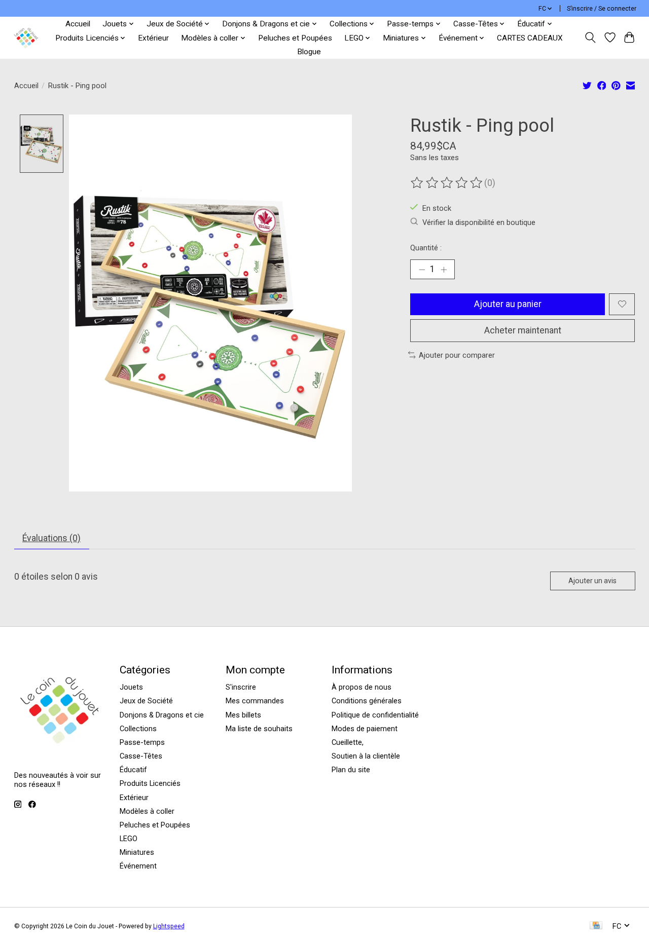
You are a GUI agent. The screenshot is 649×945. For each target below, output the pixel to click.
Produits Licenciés (150, 783)
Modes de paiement (365, 728)
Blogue (309, 51)
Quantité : (426, 247)
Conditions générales (367, 700)
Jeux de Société (146, 700)
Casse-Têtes (141, 756)
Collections (138, 728)
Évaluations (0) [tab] (51, 538)
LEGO (128, 838)
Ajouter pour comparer (457, 355)
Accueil (77, 23)
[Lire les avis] (447, 183)
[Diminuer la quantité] (422, 269)
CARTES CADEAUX (530, 38)
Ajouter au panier (508, 304)
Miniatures (137, 852)
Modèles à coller (147, 811)
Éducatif (133, 769)
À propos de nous (361, 687)
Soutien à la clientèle (366, 756)
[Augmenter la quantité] (444, 269)
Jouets (131, 687)
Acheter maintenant (522, 330)
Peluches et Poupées (295, 38)
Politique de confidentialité (375, 715)
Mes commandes (255, 700)
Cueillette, (348, 742)
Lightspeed (169, 926)
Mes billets (243, 715)
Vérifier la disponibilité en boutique (478, 222)
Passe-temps (142, 742)
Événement (138, 866)
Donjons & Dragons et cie (162, 715)
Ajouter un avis (592, 581)
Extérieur (153, 38)
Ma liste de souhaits (259, 728)
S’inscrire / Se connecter (601, 8)
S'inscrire (241, 687)
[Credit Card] (596, 926)
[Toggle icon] (590, 37)
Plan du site (351, 769)
